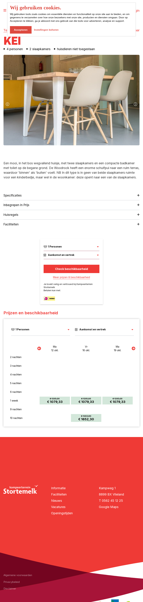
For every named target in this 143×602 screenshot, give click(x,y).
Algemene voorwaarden (17, 575)
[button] (62, 151)
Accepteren (21, 29)
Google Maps (108, 507)
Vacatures (58, 507)
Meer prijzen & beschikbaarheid (71, 277)
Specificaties (12, 195)
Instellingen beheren (46, 29)
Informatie (58, 488)
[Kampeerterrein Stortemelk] (20, 489)
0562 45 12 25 (112, 500)
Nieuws (56, 500)
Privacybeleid (11, 582)
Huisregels (10, 215)
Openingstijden (62, 513)
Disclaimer (9, 588)
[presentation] (7, 104)
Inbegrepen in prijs (16, 205)
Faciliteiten (11, 224)
